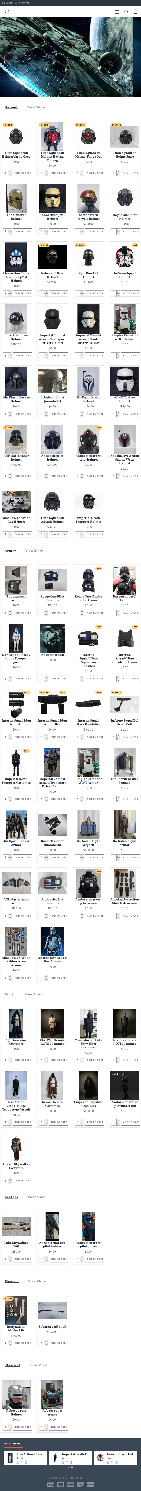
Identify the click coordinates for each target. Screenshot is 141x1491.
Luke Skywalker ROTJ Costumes (125, 1042)
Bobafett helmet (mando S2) (52, 399)
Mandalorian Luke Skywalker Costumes (88, 1044)
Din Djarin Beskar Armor (16, 843)
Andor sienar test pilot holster (52, 1245)
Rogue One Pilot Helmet (125, 217)
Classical (12, 1365)
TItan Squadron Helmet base (125, 155)
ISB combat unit (52, 655)
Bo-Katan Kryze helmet (88, 399)
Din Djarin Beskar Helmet (16, 399)
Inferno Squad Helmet (125, 275)
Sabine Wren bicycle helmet (88, 217)
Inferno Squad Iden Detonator (16, 723)
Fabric (10, 994)
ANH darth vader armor (16, 901)
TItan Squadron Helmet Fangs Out (88, 155)
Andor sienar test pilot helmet (88, 458)
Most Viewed (13, 1444)
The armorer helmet (16, 217)
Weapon (12, 1281)
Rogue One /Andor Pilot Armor (88, 598)
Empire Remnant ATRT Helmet (125, 337)
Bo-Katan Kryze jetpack (88, 843)
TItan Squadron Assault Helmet (52, 520)
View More (36, 107)
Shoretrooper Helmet (52, 217)
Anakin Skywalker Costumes (16, 1166)
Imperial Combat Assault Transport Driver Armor (52, 782)
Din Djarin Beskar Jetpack (124, 781)
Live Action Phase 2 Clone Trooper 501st (16, 658)
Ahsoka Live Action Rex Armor (52, 960)
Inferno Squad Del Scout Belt (124, 723)
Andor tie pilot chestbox (52, 901)
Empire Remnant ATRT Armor (88, 781)
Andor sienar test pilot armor (88, 901)
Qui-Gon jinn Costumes (16, 1042)
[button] (69, 1467)
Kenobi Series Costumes (52, 1104)
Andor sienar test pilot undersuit (125, 1104)
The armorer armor (16, 598)
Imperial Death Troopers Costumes (16, 781)
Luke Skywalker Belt (16, 1245)
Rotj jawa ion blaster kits (16, 1329)
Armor (10, 551)
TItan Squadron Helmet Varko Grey (16, 155)
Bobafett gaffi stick (52, 1327)
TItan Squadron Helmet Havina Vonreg (52, 156)
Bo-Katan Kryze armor (124, 843)
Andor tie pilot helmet (52, 458)
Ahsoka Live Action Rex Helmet (16, 520)
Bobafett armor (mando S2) (52, 843)
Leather (11, 1197)
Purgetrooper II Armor (124, 598)
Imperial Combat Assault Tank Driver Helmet (88, 339)
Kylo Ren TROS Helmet (52, 275)
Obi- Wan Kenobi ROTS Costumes (52, 1042)
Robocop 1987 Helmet (16, 1413)
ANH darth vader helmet (16, 458)
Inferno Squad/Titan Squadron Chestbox (88, 660)
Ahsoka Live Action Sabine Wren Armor (16, 961)
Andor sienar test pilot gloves (88, 1245)
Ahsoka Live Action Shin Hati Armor (124, 901)
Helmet (11, 107)
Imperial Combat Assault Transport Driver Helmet (52, 339)
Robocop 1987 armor (52, 1413)
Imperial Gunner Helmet (16, 337)
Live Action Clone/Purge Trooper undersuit (16, 1106)
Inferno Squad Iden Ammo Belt (52, 723)
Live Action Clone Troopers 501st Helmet (16, 277)
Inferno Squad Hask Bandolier (88, 723)
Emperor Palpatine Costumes (88, 1104)
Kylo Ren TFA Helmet (88, 275)
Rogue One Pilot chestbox (52, 598)
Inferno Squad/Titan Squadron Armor (125, 658)
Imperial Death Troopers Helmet (88, 520)
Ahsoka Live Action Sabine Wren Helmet (124, 459)
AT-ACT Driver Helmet (124, 399)
